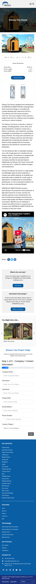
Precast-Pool (5, 478)
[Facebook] (8, 259)
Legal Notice (13, 581)
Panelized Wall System (8, 498)
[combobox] (4, 419)
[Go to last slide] (2, 43)
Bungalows (5, 462)
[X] (11, 259)
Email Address (7, 407)
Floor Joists (5, 488)
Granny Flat (5, 459)
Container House (6, 483)
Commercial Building (7, 493)
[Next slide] (34, 333)
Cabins (4, 464)
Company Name (7, 372)
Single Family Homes (7, 452)
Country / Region (7, 424)
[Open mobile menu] (30, 4)
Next (30, 434)
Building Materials (6, 481)
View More (18, 285)
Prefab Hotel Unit (6, 469)
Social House (5, 495)
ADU (3, 474)
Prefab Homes (6, 447)
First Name (5, 380)
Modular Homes (6, 457)
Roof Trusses (5, 490)
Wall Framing (5, 486)
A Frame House (6, 471)
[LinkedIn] (15, 259)
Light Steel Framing (7, 450)
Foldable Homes (6, 476)
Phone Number (7, 415)
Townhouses (5, 454)
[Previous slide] (1, 333)
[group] (18, 333)
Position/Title (6, 398)
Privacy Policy (5, 581)
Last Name (5, 389)
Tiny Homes (5, 466)
